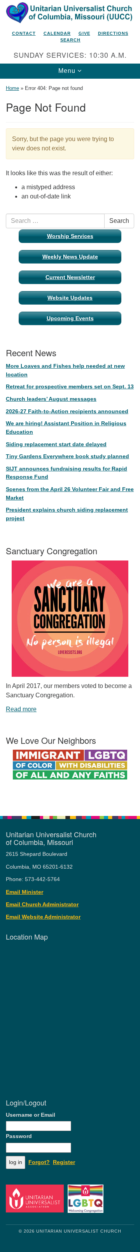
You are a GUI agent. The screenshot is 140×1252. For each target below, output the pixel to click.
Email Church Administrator (42, 904)
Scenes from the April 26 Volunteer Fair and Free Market (70, 493)
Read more (21, 709)
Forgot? (39, 1162)
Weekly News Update (70, 257)
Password (19, 1136)
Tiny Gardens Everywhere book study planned (67, 456)
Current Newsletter (70, 277)
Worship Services (70, 236)
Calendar (57, 33)
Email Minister (24, 892)
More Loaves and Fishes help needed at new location (65, 370)
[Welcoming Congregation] (87, 1198)
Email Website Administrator (43, 917)
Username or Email (30, 1115)
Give (84, 33)
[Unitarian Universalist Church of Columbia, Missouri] (70, 13)
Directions (113, 33)
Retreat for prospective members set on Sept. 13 (70, 386)
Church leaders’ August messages (51, 399)
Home (12, 88)
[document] (70, 443)
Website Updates (70, 298)
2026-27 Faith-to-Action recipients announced (67, 411)
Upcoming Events (70, 318)
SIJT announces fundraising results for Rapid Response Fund (66, 473)
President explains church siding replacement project (67, 514)
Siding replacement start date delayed (56, 444)
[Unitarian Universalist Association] (36, 1198)
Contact (24, 33)
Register (64, 1162)
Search (70, 40)
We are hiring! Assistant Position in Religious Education (66, 427)
